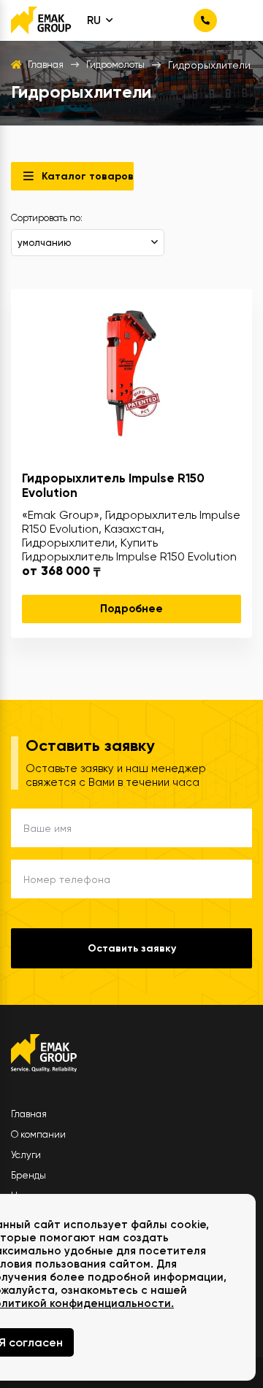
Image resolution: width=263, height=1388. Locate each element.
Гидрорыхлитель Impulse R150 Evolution (113, 485)
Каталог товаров (88, 176)
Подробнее (131, 608)
